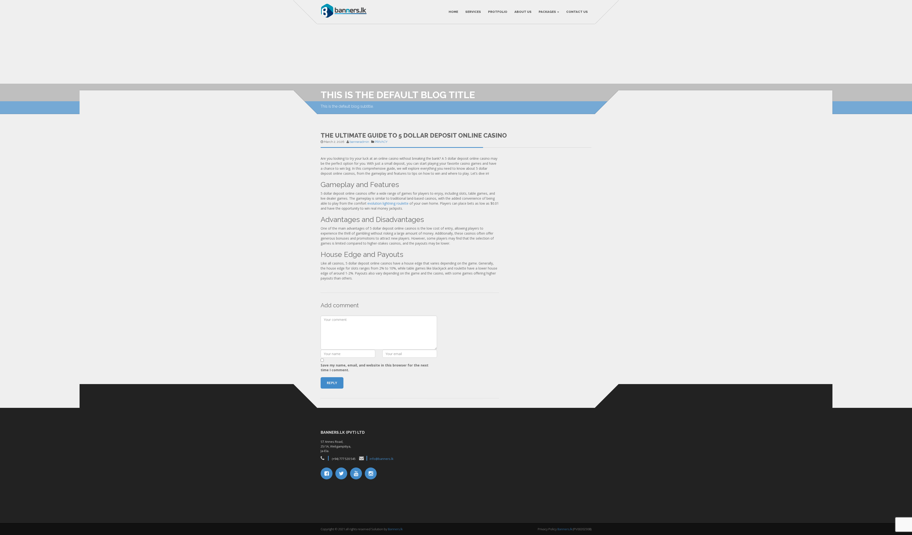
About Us (523, 12)
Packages (548, 12)
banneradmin (359, 142)
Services (473, 12)
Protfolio (497, 12)
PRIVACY (381, 142)
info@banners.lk (382, 459)
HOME (453, 12)
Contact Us (577, 12)
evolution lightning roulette (387, 203)
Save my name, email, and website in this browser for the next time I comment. (374, 367)
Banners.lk (395, 529)
